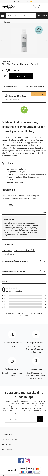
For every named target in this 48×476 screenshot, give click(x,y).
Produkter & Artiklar (9, 439)
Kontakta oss (7, 449)
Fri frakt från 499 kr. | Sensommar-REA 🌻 (17, 2)
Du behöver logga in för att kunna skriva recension (24, 314)
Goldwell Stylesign (37, 86)
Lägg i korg (21, 76)
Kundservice (6, 444)
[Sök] (32, 15)
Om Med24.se (7, 434)
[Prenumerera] (40, 419)
